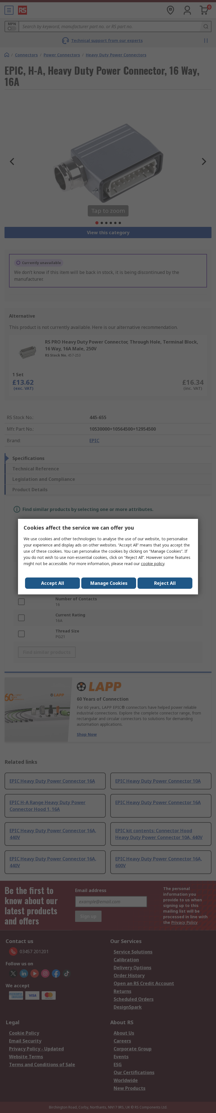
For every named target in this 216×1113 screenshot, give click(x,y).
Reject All (165, 583)
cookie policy (152, 563)
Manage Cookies (108, 583)
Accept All (52, 583)
